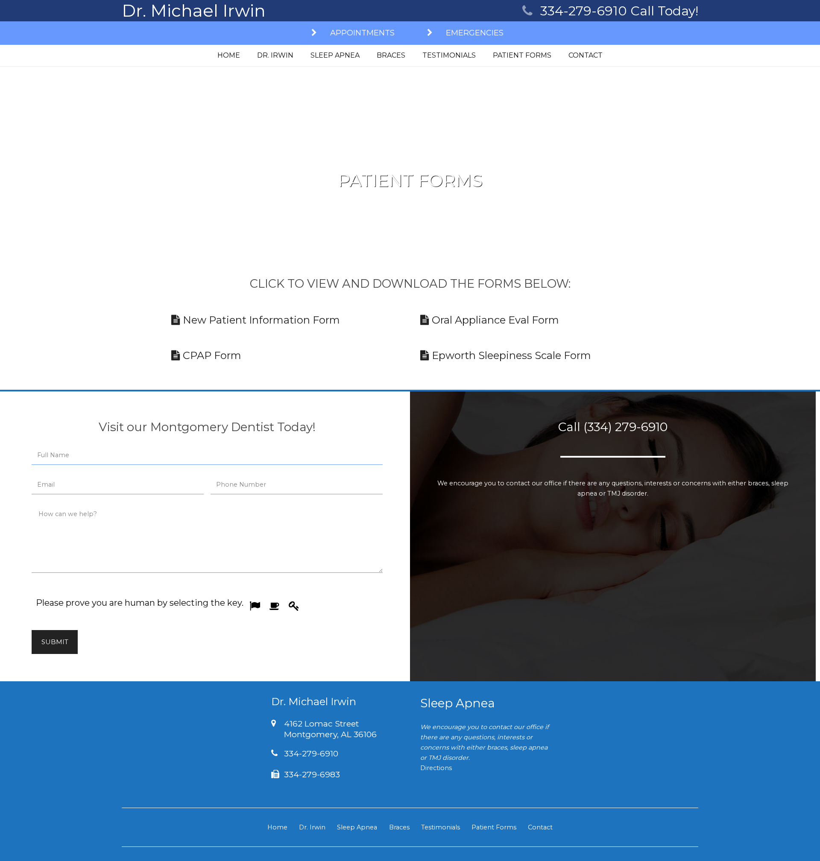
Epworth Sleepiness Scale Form (510, 355)
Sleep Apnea (357, 827)
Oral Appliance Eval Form (494, 320)
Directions (436, 768)
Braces (399, 827)
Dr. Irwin (312, 827)
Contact (540, 827)
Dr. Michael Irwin (194, 10)
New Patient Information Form (260, 320)
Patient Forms (494, 827)
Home (277, 827)
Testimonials (440, 827)
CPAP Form (210, 355)
